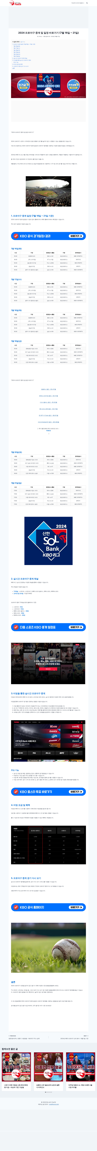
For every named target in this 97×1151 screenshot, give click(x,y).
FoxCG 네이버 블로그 (78, 3)
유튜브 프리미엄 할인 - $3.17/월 (48, 396)
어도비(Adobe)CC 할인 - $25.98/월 (48, 422)
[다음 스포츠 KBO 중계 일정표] (48, 627)
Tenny (40, 36)
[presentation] (16, 1066)
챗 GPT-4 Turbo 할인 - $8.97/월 (48, 415)
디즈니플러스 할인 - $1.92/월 (48, 402)
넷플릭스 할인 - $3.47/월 (48, 389)
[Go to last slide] (4, 1071)
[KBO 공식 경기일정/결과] (48, 236)
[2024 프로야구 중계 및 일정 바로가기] (48, 85)
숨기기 (22, 41)
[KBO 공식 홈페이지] (48, 907)
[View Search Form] (87, 3)
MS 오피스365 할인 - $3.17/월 (48, 409)
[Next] (93, 1071)
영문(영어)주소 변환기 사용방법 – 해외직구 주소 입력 (24, 1037)
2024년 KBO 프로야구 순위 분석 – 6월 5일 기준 (74, 1037)
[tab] (45, 1092)
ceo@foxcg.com (54, 1104)
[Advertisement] (48, 17)
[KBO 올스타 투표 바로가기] (48, 792)
